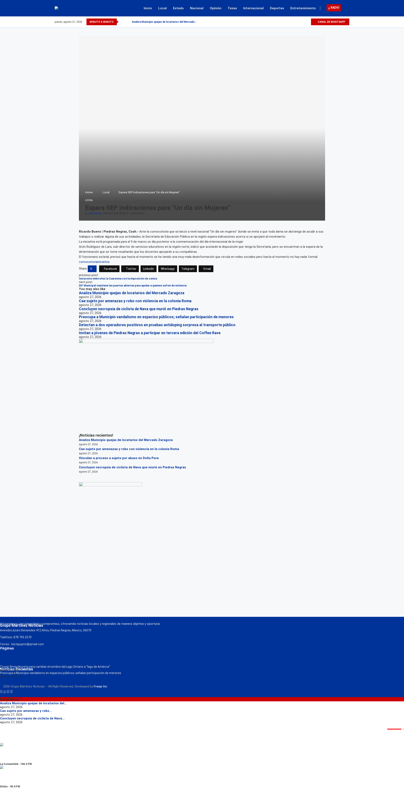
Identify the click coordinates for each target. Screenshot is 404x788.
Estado (178, 8)
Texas (232, 8)
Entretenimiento (303, 8)
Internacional (253, 8)
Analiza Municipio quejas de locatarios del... (33, 703)
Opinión (215, 8)
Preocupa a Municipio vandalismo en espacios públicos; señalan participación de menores (156, 317)
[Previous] (122, 22)
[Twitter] (297, 22)
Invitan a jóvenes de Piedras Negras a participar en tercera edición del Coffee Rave (150, 333)
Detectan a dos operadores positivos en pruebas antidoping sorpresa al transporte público (157, 325)
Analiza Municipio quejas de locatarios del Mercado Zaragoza (169, 21)
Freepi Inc (100, 686)
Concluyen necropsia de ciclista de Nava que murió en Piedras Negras (138, 309)
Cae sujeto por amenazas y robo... (26, 711)
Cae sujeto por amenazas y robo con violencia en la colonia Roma (135, 301)
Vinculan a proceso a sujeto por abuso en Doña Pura (119, 458)
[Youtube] (307, 22)
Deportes (277, 8)
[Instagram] (302, 22)
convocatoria (88, 262)
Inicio (148, 8)
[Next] (128, 22)
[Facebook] (293, 22)
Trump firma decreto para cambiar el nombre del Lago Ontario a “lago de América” (55, 666)
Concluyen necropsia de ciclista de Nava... (32, 718)
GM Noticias (95, 213)
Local (162, 8)
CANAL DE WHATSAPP (331, 21)
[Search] (347, 8)
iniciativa (103, 262)
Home (89, 192)
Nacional (196, 8)
